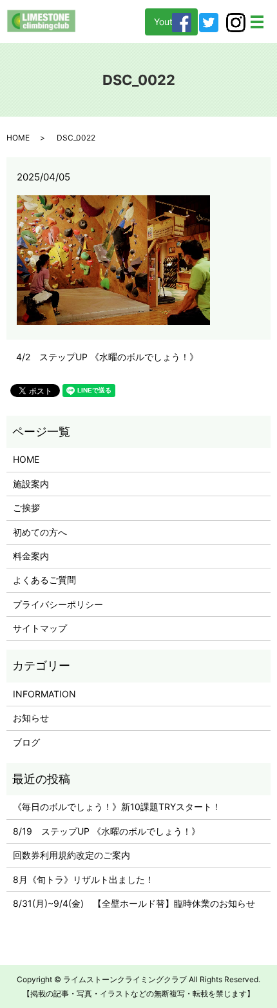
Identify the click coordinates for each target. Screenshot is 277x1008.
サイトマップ (40, 628)
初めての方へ (40, 532)
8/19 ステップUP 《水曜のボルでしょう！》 (106, 831)
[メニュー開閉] (257, 21)
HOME (18, 137)
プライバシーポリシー (58, 604)
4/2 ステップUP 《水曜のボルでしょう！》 (107, 356)
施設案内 (31, 483)
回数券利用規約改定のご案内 (71, 854)
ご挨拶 (26, 507)
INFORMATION (44, 693)
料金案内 (31, 555)
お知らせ (31, 717)
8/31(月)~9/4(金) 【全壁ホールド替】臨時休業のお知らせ (134, 903)
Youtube (171, 21)
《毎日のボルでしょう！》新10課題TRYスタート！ (117, 806)
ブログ (26, 742)
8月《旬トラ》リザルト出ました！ (83, 879)
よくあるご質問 (44, 579)
